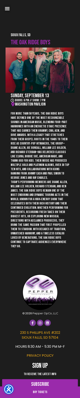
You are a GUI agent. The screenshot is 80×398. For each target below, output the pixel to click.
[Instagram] (40, 323)
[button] (7, 8)
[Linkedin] (47, 323)
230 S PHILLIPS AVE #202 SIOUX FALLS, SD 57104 (40, 335)
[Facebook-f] (32, 323)
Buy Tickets (40, 392)
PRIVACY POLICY (40, 355)
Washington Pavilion (30, 104)
